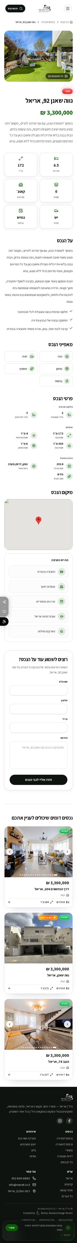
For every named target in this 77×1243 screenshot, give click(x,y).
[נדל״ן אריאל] (44, 8)
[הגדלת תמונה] (38, 56)
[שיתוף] (4, 602)
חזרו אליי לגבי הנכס (38, 779)
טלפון (64, 700)
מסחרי (69, 1150)
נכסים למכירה (48, 22)
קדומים (69, 1184)
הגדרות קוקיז (28, 1219)
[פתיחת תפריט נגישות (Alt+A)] (4, 621)
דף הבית (65, 22)
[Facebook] (69, 1120)
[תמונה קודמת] (67, 851)
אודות (33, 1156)
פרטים (67, 1234)
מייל (64, 719)
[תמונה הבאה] (9, 851)
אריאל (69, 1178)
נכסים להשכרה (64, 1144)
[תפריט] (68, 8)
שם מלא (63, 681)
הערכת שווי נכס (27, 1138)
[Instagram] (59, 1120)
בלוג (33, 1150)
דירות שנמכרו (65, 1156)
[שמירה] (4, 611)
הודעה (63, 737)
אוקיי (12, 1227)
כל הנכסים (67, 1162)
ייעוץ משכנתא (28, 1144)
